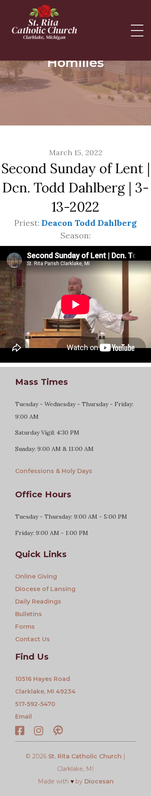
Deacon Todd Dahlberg (89, 223)
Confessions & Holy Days (53, 471)
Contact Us (32, 639)
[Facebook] (19, 732)
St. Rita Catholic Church (85, 756)
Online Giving (36, 576)
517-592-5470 (35, 704)
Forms (25, 626)
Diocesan (99, 781)
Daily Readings (38, 601)
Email (23, 716)
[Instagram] (38, 732)
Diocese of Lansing (45, 589)
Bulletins (28, 614)
